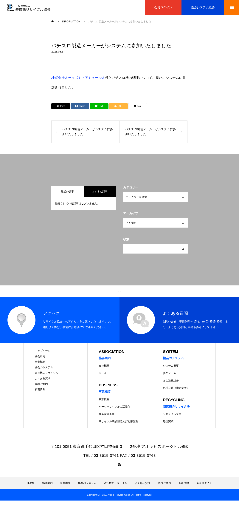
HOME (31, 482)
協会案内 (40, 356)
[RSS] (119, 464)
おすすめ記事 (100, 191)
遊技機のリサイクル (46, 372)
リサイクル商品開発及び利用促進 (118, 421)
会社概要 (104, 365)
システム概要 (171, 365)
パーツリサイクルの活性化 (114, 406)
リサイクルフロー (173, 414)
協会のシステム (44, 367)
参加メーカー (171, 373)
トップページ (42, 350)
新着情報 (40, 389)
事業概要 (40, 361)
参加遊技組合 (171, 380)
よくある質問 (42, 378)
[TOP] (119, 291)
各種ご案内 (41, 383)
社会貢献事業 (106, 414)
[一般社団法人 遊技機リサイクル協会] (28, 7)
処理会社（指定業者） (176, 387)
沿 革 (103, 373)
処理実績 (168, 421)
